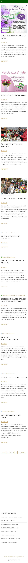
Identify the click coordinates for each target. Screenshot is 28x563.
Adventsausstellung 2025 (8, 520)
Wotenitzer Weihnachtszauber (9, 542)
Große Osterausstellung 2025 (9, 524)
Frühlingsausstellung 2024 (8, 531)
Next (23, 452)
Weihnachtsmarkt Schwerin (14, 198)
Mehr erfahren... (4, 61)
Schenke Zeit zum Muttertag (14, 377)
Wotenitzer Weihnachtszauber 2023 (10, 538)
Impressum (21, 556)
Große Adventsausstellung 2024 (10, 527)
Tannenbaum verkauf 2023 (8, 535)
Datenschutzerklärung (10, 556)
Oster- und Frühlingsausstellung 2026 (11, 517)
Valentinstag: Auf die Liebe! (13, 95)
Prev (3, 452)
